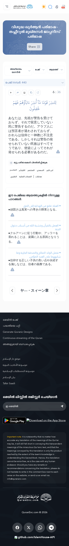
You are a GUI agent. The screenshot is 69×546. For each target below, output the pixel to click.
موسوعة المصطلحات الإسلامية (18, 371)
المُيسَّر (22, 170)
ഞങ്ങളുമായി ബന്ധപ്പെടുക (18, 344)
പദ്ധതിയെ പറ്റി (11, 325)
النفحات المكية (25, 176)
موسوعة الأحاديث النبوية (15, 365)
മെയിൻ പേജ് (10, 319)
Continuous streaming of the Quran (22, 338)
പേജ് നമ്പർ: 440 (16, 82)
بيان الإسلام (9, 377)
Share (32, 46)
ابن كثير (50, 170)
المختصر (31, 170)
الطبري (14, 176)
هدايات (39, 176)
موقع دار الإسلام (11, 358)
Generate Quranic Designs (18, 332)
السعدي (40, 170)
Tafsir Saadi (9, 383)
